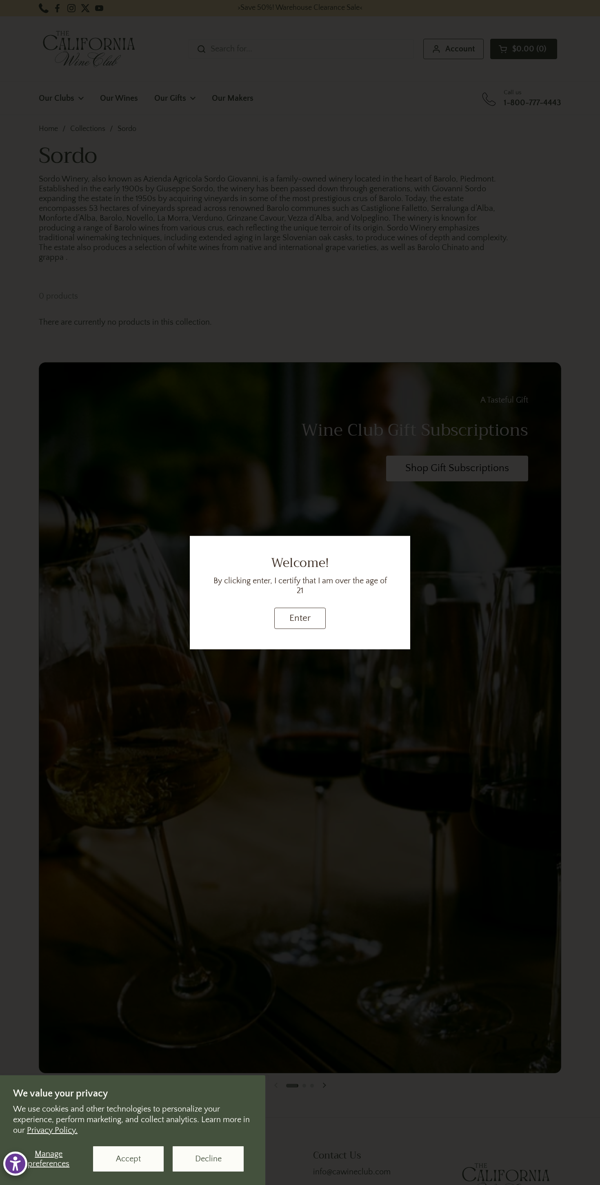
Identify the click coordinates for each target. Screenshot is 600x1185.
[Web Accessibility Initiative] (15, 1163)
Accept (128, 1158)
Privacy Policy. (52, 1130)
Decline (208, 1158)
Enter (300, 618)
